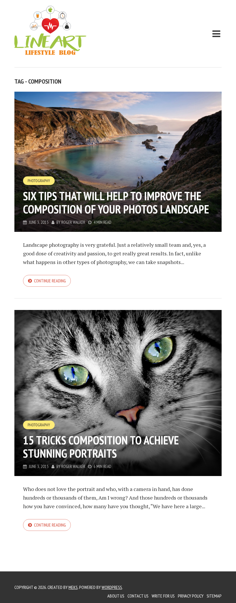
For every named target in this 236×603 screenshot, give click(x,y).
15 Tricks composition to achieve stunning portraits (101, 447)
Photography (39, 180)
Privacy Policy (190, 596)
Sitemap (214, 596)
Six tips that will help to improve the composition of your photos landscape (116, 202)
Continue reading (50, 281)
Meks (73, 587)
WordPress (112, 587)
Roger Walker (73, 222)
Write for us (163, 596)
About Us (115, 596)
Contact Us (138, 596)
